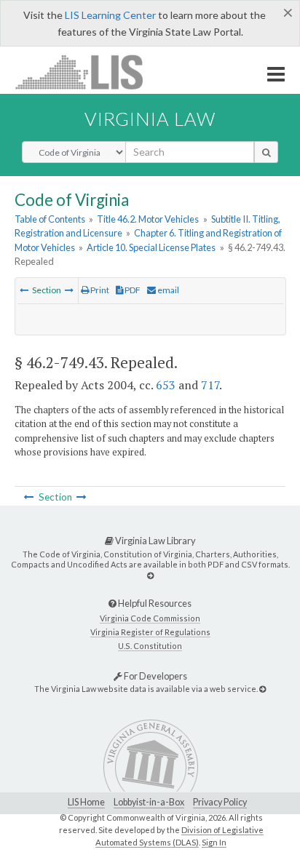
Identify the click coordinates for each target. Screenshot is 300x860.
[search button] (266, 152)
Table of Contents (50, 219)
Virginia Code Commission (150, 618)
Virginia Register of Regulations (150, 632)
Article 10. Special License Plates (151, 247)
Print (99, 289)
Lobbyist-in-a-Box (149, 802)
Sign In (214, 842)
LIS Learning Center (110, 15)
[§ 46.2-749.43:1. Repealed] (69, 289)
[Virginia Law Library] (150, 575)
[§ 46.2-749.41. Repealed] (24, 289)
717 (210, 385)
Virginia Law (150, 119)
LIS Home (86, 802)
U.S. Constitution (150, 645)
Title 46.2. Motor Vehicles (148, 219)
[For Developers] (262, 688)
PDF (132, 289)
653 (165, 385)
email (167, 289)
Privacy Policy (220, 802)
